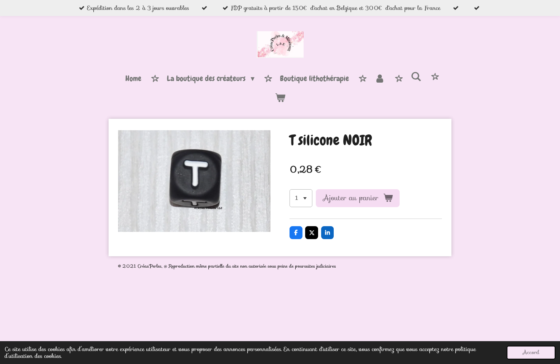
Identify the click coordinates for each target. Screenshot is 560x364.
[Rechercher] (416, 77)
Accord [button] (531, 352)
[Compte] (379, 78)
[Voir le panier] (280, 97)
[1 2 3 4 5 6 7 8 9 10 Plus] (301, 198)
